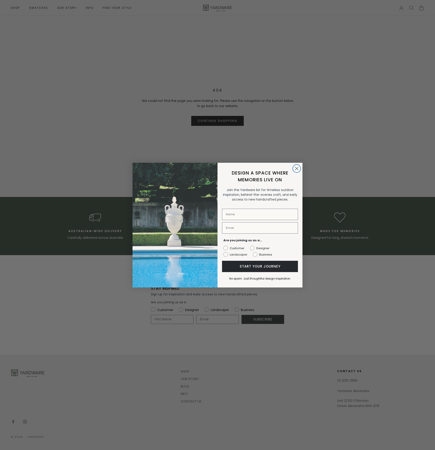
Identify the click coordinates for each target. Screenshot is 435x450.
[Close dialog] (297, 168)
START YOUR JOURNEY (260, 266)
